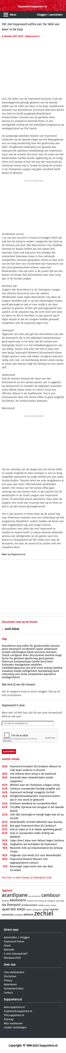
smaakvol (7, 671)
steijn (21, 909)
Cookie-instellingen (15, 1027)
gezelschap (31, 658)
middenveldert (29, 905)
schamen (53, 905)
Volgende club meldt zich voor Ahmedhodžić (35, 855)
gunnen (49, 658)
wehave (28, 914)
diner (26, 655)
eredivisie (30, 901)
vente (24, 674)
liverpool (14, 905)
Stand (7, 945)
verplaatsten (35, 674)
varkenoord (50, 649)
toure (56, 671)
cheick (5, 655)
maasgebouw (22, 664)
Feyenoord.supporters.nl (18, 1011)
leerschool (46, 661)
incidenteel (28, 649)
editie (25, 645)
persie (47, 905)
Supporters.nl (13, 999)
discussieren (37, 655)
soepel (18, 671)
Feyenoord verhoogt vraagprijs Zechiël (32, 792)
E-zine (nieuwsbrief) (15, 953)
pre (28, 667)
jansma (55, 645)
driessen (5, 901)
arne (29, 896)
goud (41, 658)
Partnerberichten (13, 988)
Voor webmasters (14, 972)
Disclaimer (10, 976)
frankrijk (41, 901)
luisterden (8, 664)
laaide (36, 661)
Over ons (9, 964)
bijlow (30, 652)
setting (48, 667)
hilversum (7, 661)
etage (58, 655)
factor (5, 658)
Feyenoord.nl (18, 554)
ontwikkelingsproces (14, 667)
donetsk (49, 655)
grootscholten (42, 645)
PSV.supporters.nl (14, 1015)
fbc (31, 645)
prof (33, 667)
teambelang (45, 671)
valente (54, 909)
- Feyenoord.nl (31, 36)
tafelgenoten (29, 671)
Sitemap (9, 1019)
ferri (36, 901)
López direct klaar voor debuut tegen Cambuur (37, 840)
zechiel (43, 913)
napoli (39, 649)
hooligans (51, 901)
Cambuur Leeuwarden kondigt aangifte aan (35, 788)
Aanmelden (10, 937)
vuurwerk (18, 915)
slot (13, 909)
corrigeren (16, 655)
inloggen (42, 14)
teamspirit (15, 649)
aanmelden (56, 14)
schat (39, 667)
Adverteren (10, 984)
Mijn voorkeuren (13, 1023)
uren (17, 674)
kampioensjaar (23, 661)
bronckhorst (9, 645)
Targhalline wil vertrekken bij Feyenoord (33, 844)
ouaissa (41, 905)
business (51, 652)
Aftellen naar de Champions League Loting (35, 785)
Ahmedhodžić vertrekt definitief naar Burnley (36, 822)
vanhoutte (8, 914)
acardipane (15, 895)
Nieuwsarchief (12, 957)
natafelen (36, 664)
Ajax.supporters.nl (14, 1007)
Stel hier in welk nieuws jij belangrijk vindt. (27, 877)
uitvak (46, 909)
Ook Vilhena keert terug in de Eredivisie (33, 773)
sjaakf (6, 909)
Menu (13, 14)
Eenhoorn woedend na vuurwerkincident (33, 803)
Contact (8, 992)
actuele (6, 652)
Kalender (9, 949)
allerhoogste (18, 652)
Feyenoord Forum (14, 941)
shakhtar (57, 667)
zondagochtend (11, 677)
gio (46, 901)
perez (5, 649)
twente (29, 910)
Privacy (8, 980)
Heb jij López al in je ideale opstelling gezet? (36, 829)
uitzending (8, 674)
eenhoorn (18, 900)
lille (4, 905)
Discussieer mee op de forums (20, 621)
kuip (18, 645)
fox (11, 658)
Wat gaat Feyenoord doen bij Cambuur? (33, 825)
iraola (57, 901)
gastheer (19, 658)
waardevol (50, 674)
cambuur (50, 895)
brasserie (39, 652)
